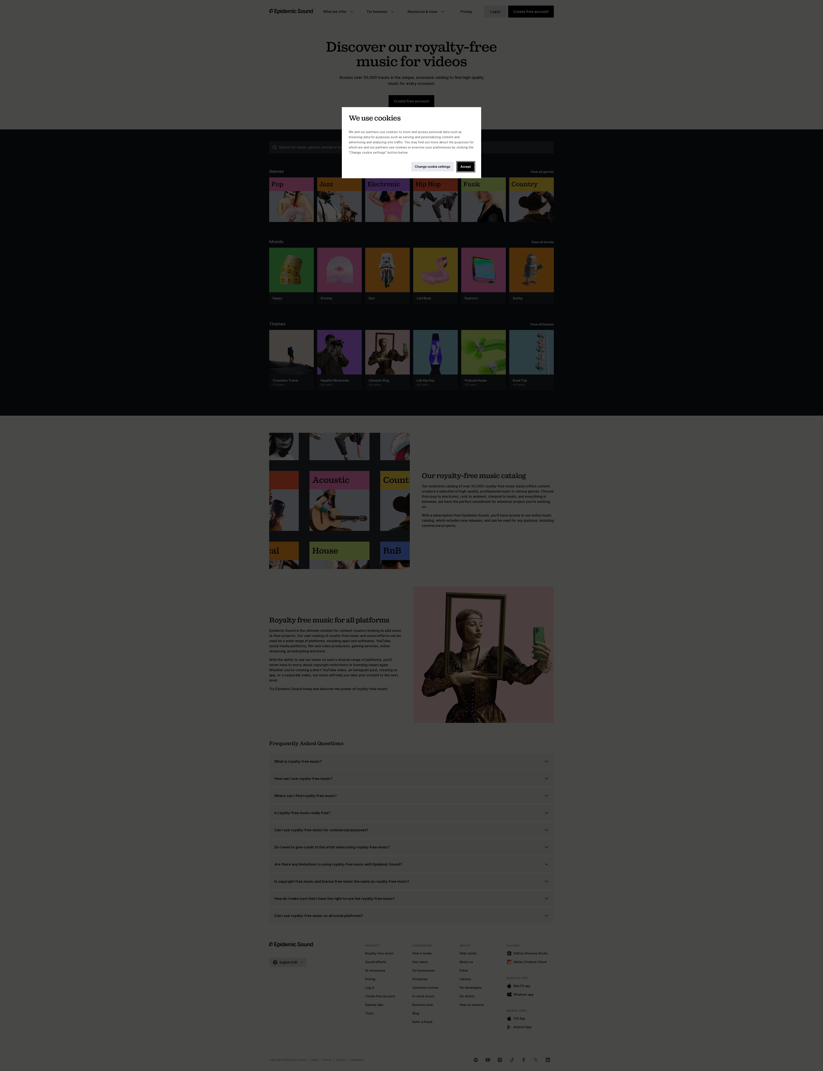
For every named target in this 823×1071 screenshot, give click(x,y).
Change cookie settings (432, 166)
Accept (466, 166)
